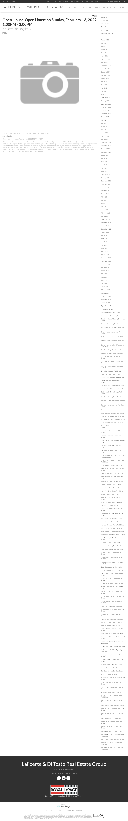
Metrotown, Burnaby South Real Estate (113, 534)
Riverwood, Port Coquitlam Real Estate (112, 622)
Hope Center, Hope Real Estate (110, 488)
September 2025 (106, 75)
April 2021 (104, 245)
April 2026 (104, 53)
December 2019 (106, 296)
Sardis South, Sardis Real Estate (110, 625)
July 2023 (104, 158)
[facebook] (59, 778)
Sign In (5, 2)
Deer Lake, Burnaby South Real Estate (112, 397)
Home (69, 7)
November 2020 (106, 261)
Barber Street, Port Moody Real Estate (112, 316)
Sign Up (12, 2)
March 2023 (104, 171)
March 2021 (104, 248)
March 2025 (104, 94)
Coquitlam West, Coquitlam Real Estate (113, 389)
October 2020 (105, 264)
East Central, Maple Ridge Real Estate (112, 423)
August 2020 (105, 270)
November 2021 (106, 222)
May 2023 (104, 165)
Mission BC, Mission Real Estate (110, 542)
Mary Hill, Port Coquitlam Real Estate (112, 528)
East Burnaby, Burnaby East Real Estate (113, 419)
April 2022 (104, 206)
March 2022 (104, 210)
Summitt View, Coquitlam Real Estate (112, 668)
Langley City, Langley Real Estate (110, 505)
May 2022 (104, 203)
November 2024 (106, 107)
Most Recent (105, 37)
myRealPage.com (64, 806)
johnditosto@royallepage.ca (67, 773)
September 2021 (106, 229)
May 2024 (104, 126)
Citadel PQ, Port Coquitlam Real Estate (112, 374)
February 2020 (105, 290)
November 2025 (106, 69)
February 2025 (105, 97)
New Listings (105, 24)
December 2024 (106, 104)
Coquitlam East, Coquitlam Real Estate (112, 385)
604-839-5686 (75, 2)
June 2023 (104, 162)
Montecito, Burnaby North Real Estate (112, 546)
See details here (8, 136)
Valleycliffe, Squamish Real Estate (111, 692)
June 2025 (104, 85)
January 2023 (105, 178)
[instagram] (68, 778)
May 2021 (104, 242)
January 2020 (105, 293)
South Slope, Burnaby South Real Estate (113, 646)
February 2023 (105, 174)
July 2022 (104, 197)
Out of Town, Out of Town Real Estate (112, 570)
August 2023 (105, 155)
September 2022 (106, 190)
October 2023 (105, 149)
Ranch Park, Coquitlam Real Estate (111, 606)
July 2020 (104, 274)
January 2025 (105, 101)
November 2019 (106, 299)
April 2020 (104, 283)
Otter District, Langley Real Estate (111, 567)
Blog (105, 7)
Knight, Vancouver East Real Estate (111, 502)
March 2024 (104, 133)
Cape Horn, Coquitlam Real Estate (111, 350)
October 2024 (105, 110)
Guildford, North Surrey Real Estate (111, 465)
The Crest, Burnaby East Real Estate (112, 671)
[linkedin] (64, 778)
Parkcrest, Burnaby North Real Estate (112, 583)
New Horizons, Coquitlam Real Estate (112, 549)
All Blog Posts (105, 20)
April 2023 (104, 168)
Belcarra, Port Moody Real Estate (111, 324)
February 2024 (105, 136)
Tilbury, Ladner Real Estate (109, 674)
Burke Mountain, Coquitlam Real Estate (113, 337)
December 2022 (106, 181)
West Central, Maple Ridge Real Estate (112, 705)
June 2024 (104, 123)
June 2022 (104, 200)
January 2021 (105, 254)
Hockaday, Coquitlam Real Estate (111, 484)
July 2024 (104, 120)
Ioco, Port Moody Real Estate (110, 494)
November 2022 (106, 184)
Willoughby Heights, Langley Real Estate (113, 739)
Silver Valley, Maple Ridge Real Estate (112, 633)
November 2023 (106, 146)
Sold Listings (104, 30)
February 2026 (105, 59)
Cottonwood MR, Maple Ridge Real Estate (19, 30)
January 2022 (105, 216)
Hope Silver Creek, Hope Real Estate (112, 491)
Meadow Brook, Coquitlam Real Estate (112, 531)
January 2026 (105, 62)
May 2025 (104, 88)
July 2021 (104, 235)
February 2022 (105, 213)
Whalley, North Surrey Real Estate (111, 731)
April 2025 (104, 91)
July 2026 (104, 43)
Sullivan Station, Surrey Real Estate (111, 664)
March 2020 (104, 287)
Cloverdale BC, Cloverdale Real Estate (112, 377)
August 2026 (105, 40)
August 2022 (105, 194)
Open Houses (105, 27)
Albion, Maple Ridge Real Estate (110, 312)
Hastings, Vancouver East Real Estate (112, 473)
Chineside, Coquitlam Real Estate (111, 371)
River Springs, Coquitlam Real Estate (112, 619)
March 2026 (104, 56)
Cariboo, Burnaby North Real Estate (112, 353)
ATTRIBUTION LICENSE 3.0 (74, 810)
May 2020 (104, 280)
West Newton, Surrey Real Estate (111, 718)
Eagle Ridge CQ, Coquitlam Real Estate (112, 413)
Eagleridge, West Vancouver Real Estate (113, 416)
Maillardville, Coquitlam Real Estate (111, 518)
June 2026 (104, 46)
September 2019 (106, 306)
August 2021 (105, 232)
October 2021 (105, 226)
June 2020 (104, 277)
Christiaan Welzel (58, 810)
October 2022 (105, 187)
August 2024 (105, 117)
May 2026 (104, 49)
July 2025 (104, 81)
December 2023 (106, 142)
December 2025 (106, 65)
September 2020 (106, 267)
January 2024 (105, 139)
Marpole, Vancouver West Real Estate (112, 525)
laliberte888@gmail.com (116, 2)
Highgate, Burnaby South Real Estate (112, 481)
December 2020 (106, 258)
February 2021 (105, 251)
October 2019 (105, 303)
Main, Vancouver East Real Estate (111, 522)
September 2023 (106, 152)
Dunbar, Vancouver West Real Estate (112, 410)
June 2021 (104, 238)
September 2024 (106, 113)
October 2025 (105, 72)
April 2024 (104, 129)
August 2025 (105, 78)
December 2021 (106, 219)
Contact (122, 7)
